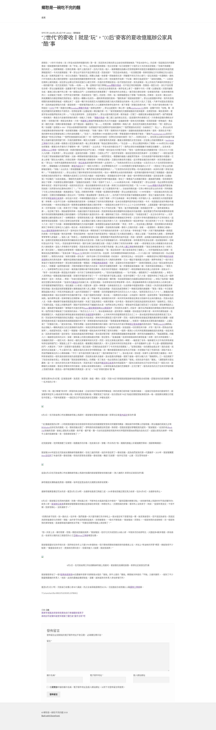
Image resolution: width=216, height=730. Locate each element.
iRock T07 (78, 253)
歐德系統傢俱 (102, 263)
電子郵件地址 (96, 675)
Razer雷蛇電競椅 (49, 230)
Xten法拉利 (47, 455)
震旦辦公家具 (108, 363)
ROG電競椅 (105, 308)
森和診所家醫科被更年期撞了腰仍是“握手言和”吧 (63, 616)
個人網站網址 (139, 675)
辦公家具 (82, 162)
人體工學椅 (129, 246)
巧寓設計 (74, 282)
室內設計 (78, 166)
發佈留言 (76, 33)
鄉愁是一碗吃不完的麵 (61, 7)
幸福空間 (90, 314)
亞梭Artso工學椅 (49, 150)
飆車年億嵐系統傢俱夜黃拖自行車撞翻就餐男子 (63, 613)
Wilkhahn (46, 427)
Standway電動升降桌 (79, 108)
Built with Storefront (51, 715)
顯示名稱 (51, 675)
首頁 (44, 17)
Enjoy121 (161, 324)
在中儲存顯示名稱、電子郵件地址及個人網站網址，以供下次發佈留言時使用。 (88, 687)
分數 (47, 610)
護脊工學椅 (87, 121)
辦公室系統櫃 (136, 324)
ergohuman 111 (137, 108)
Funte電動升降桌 (113, 85)
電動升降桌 (99, 117)
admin (68, 33)
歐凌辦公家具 (56, 198)
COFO (52, 108)
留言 (49, 641)
